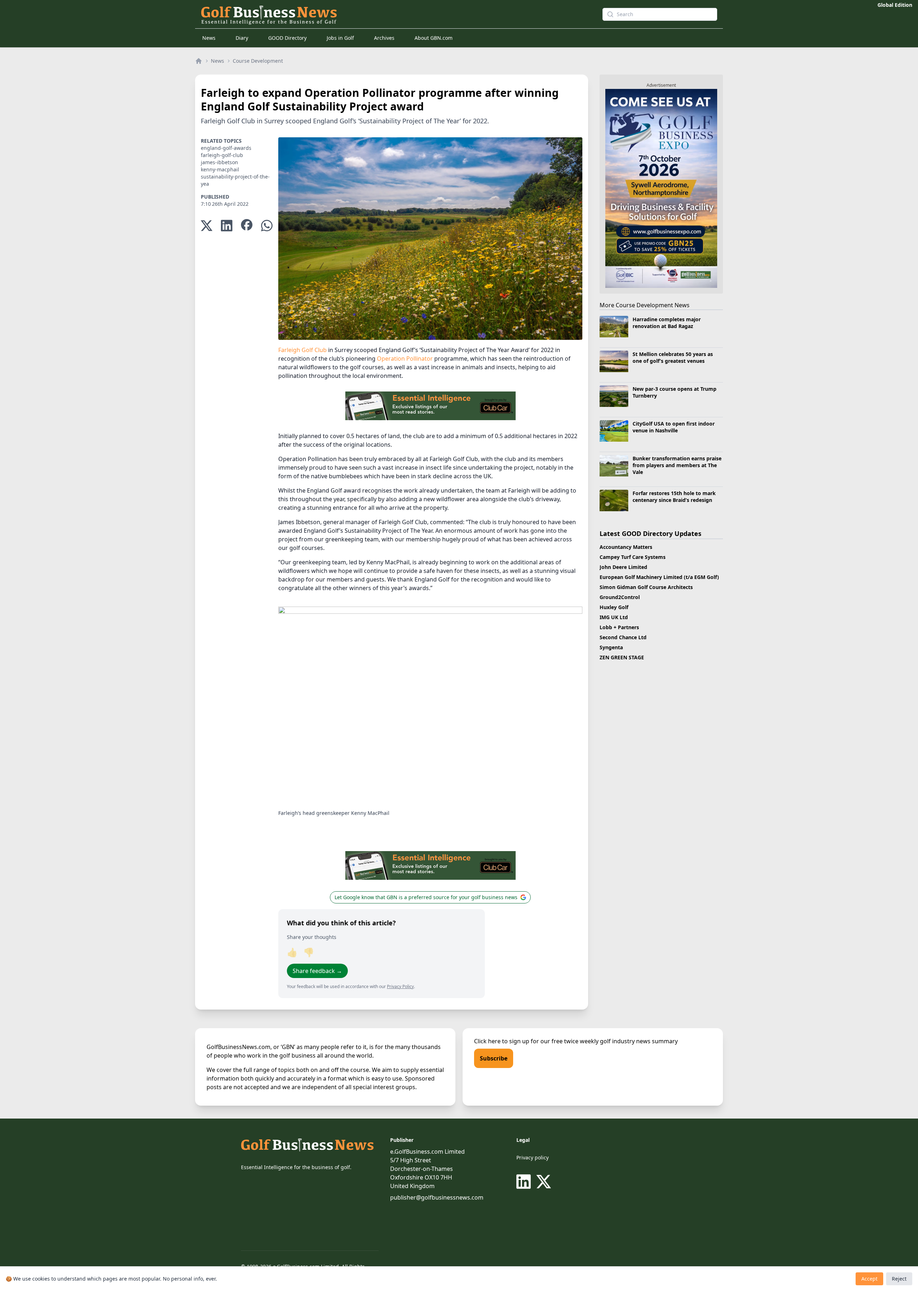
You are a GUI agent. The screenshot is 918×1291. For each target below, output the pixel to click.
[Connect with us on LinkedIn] (525, 1181)
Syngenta (611, 647)
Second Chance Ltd (623, 637)
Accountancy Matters (626, 547)
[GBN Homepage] (388, 14)
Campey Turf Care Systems (633, 557)
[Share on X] (206, 225)
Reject (899, 1278)
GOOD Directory (287, 37)
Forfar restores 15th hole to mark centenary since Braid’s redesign (674, 496)
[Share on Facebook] (246, 225)
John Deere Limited (623, 567)
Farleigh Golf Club (302, 350)
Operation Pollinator (405, 358)
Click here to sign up (501, 1041)
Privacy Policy (400, 986)
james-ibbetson (219, 162)
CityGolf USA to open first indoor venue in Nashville (674, 427)
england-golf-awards (226, 147)
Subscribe (493, 1058)
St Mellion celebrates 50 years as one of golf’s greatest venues (673, 357)
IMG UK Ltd (614, 617)
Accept (869, 1278)
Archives (384, 37)
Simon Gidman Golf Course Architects (646, 587)
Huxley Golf (614, 607)
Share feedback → (317, 971)
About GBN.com (434, 37)
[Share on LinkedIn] (226, 225)
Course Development (258, 60)
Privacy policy (532, 1157)
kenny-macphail (220, 169)
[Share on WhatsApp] (267, 225)
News (209, 37)
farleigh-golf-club (222, 155)
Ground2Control (620, 597)
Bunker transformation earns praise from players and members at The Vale (677, 465)
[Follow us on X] (544, 1181)
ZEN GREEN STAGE (622, 657)
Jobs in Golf (340, 37)
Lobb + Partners (619, 627)
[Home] (198, 61)
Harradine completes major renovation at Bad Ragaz (667, 322)
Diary (242, 37)
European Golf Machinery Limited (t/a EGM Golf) (659, 577)
